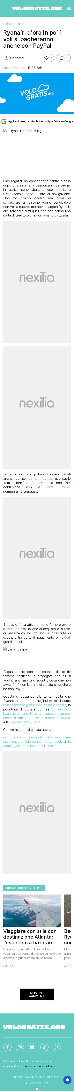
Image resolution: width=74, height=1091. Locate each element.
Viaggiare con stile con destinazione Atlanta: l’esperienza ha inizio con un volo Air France (30, 937)
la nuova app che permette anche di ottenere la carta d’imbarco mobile (37, 715)
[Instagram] (17, 1044)
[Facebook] (5, 1044)
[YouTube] (29, 1044)
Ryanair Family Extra (25, 722)
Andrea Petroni (13, 67)
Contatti (24, 1061)
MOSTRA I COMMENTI (37, 994)
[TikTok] (42, 1044)
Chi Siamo (10, 1061)
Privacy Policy (41, 1061)
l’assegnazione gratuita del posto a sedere (34, 705)
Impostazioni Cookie (38, 1066)
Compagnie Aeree (14, 24)
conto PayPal (40, 478)
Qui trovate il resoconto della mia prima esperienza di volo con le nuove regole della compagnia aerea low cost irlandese (37, 741)
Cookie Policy (12, 1066)
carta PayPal (58, 487)
